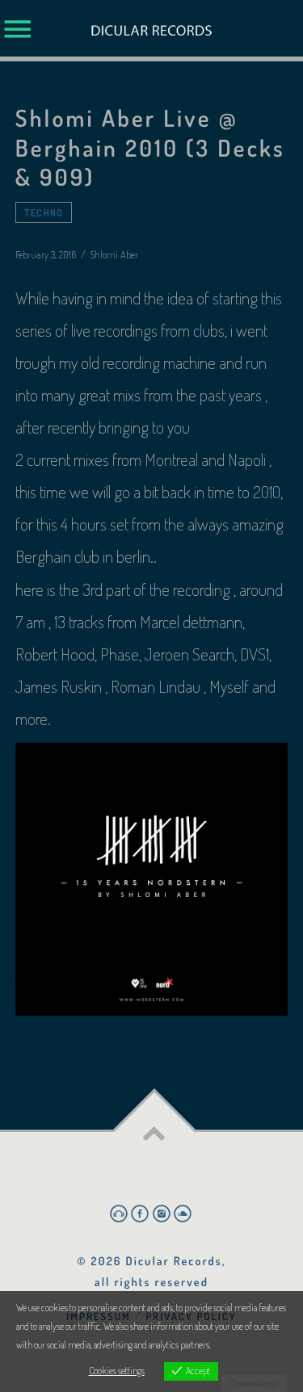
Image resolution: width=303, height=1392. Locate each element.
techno (44, 212)
